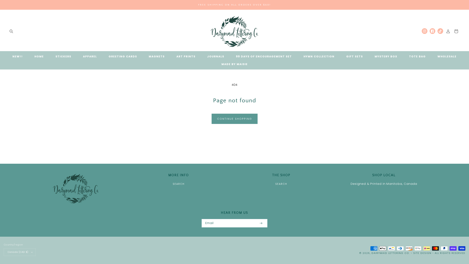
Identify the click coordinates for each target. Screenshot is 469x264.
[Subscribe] (260, 223)
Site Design (422, 253)
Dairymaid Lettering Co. (391, 253)
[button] (11, 31)
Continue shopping (234, 119)
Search (178, 184)
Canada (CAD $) (18, 252)
